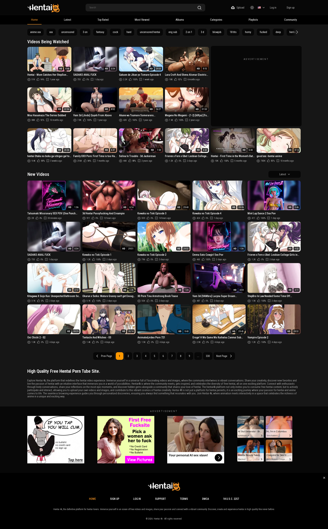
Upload (240, 7)
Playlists (253, 19)
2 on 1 (189, 32)
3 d (202, 32)
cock (115, 32)
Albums (180, 19)
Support (160, 498)
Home (34, 19)
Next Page (221, 356)
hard (129, 32)
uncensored (67, 32)
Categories (216, 19)
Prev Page (106, 356)
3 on (85, 32)
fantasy (100, 32)
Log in (273, 7)
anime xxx (35, 32)
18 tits (233, 32)
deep (278, 32)
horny (248, 32)
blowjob (217, 32)
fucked (263, 32)
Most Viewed (142, 19)
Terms (184, 498)
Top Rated (103, 19)
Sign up (291, 7)
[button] (296, 32)
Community (290, 19)
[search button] (199, 8)
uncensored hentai (150, 32)
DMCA (205, 498)
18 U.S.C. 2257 (231, 498)
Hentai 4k (158, 518)
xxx (51, 32)
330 (208, 356)
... (198, 356)
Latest (67, 19)
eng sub (173, 32)
